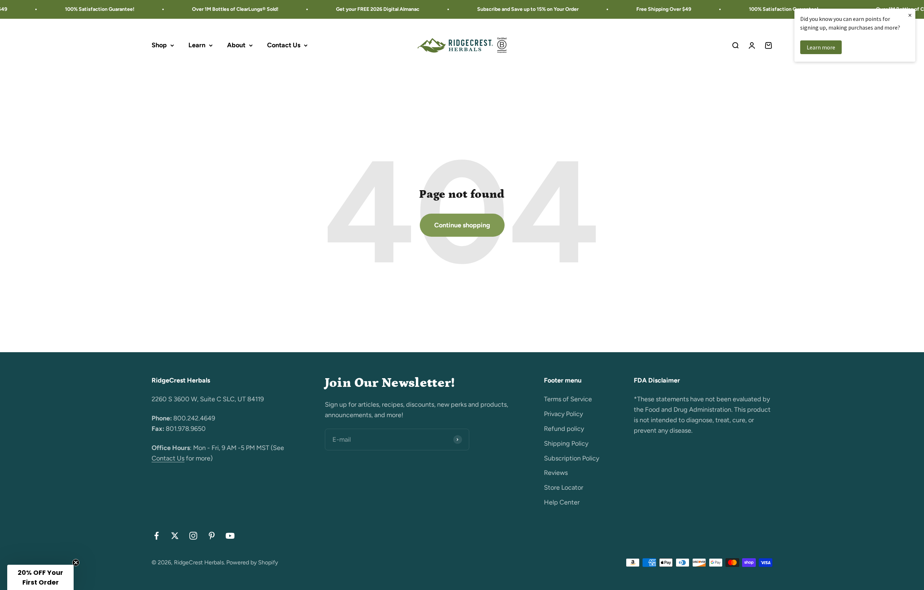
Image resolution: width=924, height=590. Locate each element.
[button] (40, 577)
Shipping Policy (566, 443)
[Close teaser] (75, 562)
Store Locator (563, 487)
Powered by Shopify (252, 562)
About (236, 45)
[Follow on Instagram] (193, 536)
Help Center (562, 502)
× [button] (910, 14)
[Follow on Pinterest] (212, 536)
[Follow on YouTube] (230, 536)
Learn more (821, 47)
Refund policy (564, 429)
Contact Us (283, 45)
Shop (159, 45)
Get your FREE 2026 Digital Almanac (366, 9)
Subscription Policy (571, 458)
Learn (196, 45)
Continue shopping (462, 225)
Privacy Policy (563, 414)
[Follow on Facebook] (156, 536)
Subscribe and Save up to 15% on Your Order (516, 9)
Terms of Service (568, 399)
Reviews (556, 473)
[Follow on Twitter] (175, 536)
